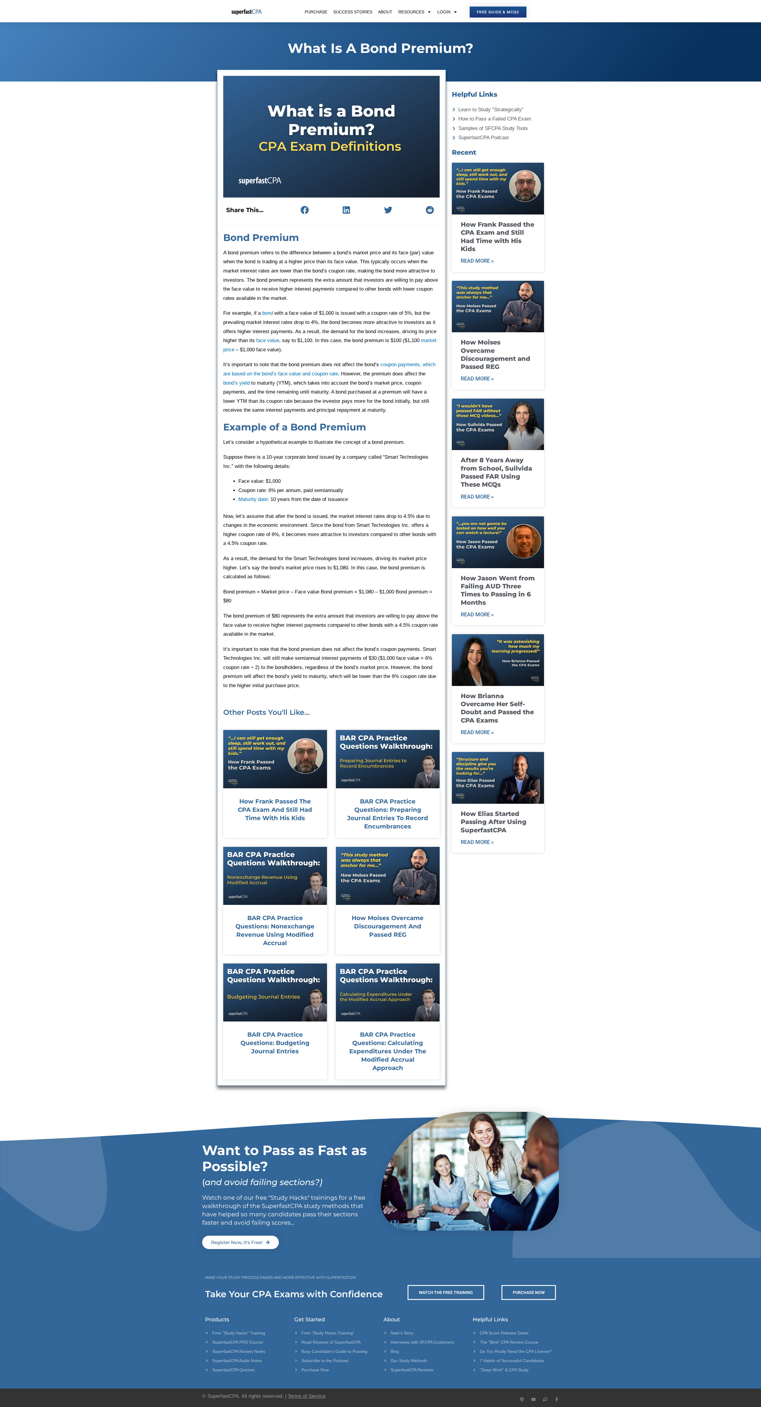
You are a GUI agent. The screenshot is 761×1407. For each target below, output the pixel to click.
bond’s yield (236, 383)
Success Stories (352, 12)
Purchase (316, 12)
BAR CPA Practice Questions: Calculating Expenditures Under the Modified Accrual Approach (387, 1051)
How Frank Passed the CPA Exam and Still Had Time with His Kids (275, 810)
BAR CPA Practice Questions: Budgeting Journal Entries (274, 1043)
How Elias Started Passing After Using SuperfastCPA (493, 822)
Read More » (477, 261)
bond (267, 313)
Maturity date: (253, 499)
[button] (304, 209)
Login (443, 12)
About (385, 12)
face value (267, 340)
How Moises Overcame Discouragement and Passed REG (388, 926)
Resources (411, 12)
